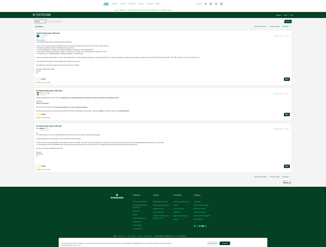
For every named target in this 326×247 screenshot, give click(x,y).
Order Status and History (161, 205)
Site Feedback (198, 219)
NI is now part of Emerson (181, 201)
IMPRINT (134, 236)
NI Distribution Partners (160, 201)
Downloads (197, 201)
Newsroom (177, 212)
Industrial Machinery (139, 218)
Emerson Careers (179, 208)
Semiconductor (137, 225)
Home (116, 10)
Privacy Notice (127, 243)
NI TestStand (163, 10)
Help (291, 15)
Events (176, 219)
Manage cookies (148, 236)
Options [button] (287, 36)
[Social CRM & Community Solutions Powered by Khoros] (287, 182)
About (175, 205)
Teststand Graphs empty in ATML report (48, 33)
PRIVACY (140, 236)
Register (278, 15)
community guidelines (61, 107)
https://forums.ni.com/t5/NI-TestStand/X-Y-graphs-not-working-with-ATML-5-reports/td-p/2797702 (90, 97)
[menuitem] (115, 4)
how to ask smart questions (79, 107)
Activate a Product (200, 212)
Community (122, 10)
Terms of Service (158, 212)
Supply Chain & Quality (181, 216)
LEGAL (128, 236)
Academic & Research (140, 201)
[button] (38, 79)
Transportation (137, 229)
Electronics (136, 211)
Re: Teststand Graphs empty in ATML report (49, 91)
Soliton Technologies (42, 103)
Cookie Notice (137, 243)
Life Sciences (137, 221)
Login (285, 15)
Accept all (224, 243)
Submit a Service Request (202, 216)
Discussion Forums (132, 10)
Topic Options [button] (39, 26)
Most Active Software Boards (149, 10)
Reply (287, 79)
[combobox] (165, 21)
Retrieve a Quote (158, 208)
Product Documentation (201, 205)
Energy (135, 214)
